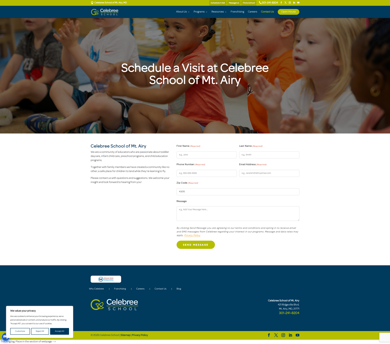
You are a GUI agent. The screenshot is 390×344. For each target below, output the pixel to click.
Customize (20, 331)
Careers (252, 12)
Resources (217, 12)
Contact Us (267, 12)
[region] (39, 322)
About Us (181, 12)
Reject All (40, 331)
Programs (199, 12)
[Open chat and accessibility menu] (6, 337)
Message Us (234, 3)
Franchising (237, 12)
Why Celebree (96, 289)
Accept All (59, 331)
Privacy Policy (192, 235)
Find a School (249, 3)
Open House (288, 12)
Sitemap (125, 335)
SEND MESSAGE (196, 244)
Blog (179, 289)
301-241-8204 (270, 3)
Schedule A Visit (218, 3)
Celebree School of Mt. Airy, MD (109, 3)
